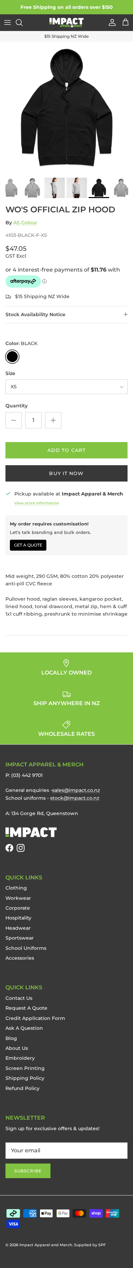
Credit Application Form (35, 1018)
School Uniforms (25, 948)
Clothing (16, 888)
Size (10, 373)
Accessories (19, 958)
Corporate (17, 908)
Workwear (18, 898)
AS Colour (25, 223)
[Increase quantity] (53, 420)
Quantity (16, 406)
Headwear (18, 928)
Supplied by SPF (90, 1244)
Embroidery (20, 1058)
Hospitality (18, 918)
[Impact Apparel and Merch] (66, 23)
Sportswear (19, 938)
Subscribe (28, 1170)
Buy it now (66, 473)
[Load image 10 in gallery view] (66, 108)
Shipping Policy (24, 1078)
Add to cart (66, 450)
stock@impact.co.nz (74, 798)
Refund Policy (22, 1088)
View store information (36, 503)
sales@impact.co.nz (76, 790)
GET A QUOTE (28, 545)
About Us (16, 1048)
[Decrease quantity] (13, 420)
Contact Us (18, 998)
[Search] (22, 22)
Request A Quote (26, 1008)
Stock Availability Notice (35, 314)
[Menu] (7, 22)
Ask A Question (24, 1028)
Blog (11, 1038)
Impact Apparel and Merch (45, 1244)
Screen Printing (25, 1068)
